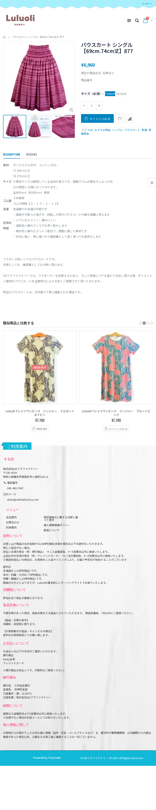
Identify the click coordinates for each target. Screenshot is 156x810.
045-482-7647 (15, 488)
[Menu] (129, 20)
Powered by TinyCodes (47, 757)
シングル (117, 130)
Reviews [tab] (31, 154)
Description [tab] (11, 154)
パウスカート (132, 130)
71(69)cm (110, 93)
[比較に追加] (129, 118)
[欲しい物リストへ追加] (119, 118)
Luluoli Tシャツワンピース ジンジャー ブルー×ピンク (40, 413)
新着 (144, 130)
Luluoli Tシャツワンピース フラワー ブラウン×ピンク (116, 413)
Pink (90, 130)
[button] (140, 323)
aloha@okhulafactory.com (23, 499)
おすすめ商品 (102, 130)
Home (4, 37)
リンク (145, 3)
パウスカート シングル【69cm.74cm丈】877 (107, 47)
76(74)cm (121, 93)
